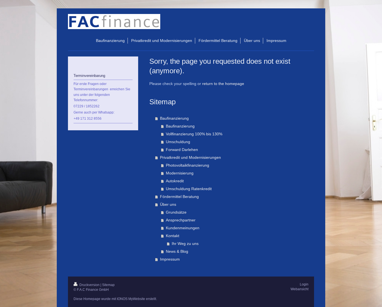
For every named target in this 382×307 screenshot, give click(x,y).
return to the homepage (223, 83)
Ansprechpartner (180, 220)
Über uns (168, 204)
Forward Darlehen (182, 149)
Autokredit (175, 181)
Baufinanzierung (174, 118)
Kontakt (172, 235)
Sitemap (108, 285)
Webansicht (299, 289)
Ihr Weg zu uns (185, 243)
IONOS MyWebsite (131, 299)
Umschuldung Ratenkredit (189, 188)
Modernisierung (180, 173)
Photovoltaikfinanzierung (187, 165)
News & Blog (177, 251)
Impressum (170, 259)
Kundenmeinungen (182, 228)
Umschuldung (178, 142)
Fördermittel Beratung (179, 196)
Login (304, 284)
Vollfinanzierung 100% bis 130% (194, 134)
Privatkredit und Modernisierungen (190, 157)
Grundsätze (176, 212)
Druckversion (89, 285)
